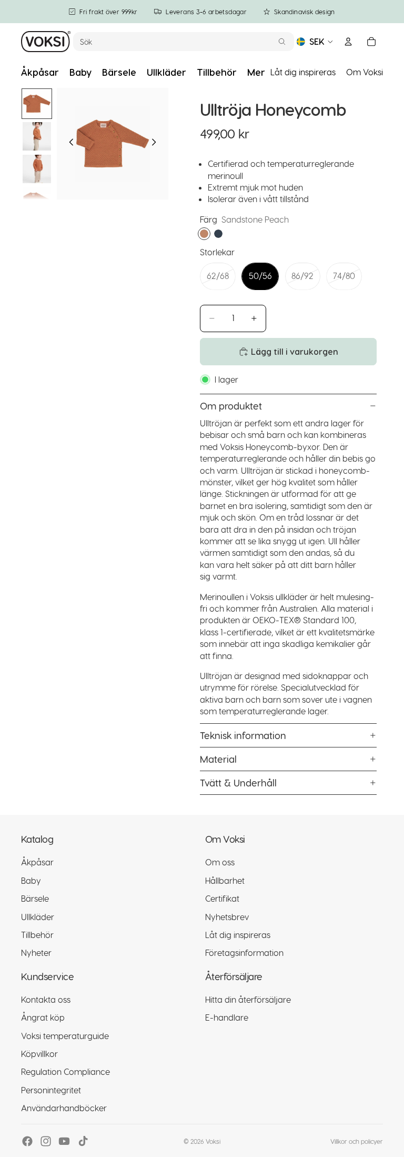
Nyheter (36, 953)
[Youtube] (64, 1141)
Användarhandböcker (64, 1108)
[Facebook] (27, 1141)
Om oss (220, 862)
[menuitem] (256, 72)
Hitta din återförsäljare (248, 999)
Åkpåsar (37, 862)
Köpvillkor (39, 1054)
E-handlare (226, 1018)
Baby (31, 880)
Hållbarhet (225, 880)
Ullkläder (37, 917)
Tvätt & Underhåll (238, 782)
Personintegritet (51, 1090)
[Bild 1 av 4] (37, 103)
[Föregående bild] (68, 143)
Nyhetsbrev (227, 917)
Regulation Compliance (65, 1072)
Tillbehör (37, 935)
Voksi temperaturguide (65, 1036)
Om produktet (231, 405)
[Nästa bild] (156, 143)
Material (218, 758)
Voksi (213, 1141)
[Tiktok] (83, 1141)
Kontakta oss (45, 999)
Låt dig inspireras (303, 72)
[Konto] (348, 41)
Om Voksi (364, 72)
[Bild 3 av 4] (37, 169)
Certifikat (222, 899)
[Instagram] (45, 1141)
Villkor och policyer (356, 1141)
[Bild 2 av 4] (37, 136)
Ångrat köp (43, 1018)
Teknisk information (243, 735)
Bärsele (35, 899)
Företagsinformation (244, 953)
